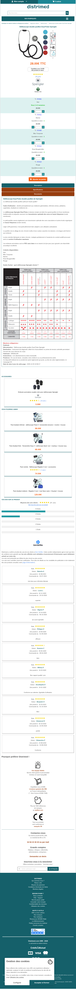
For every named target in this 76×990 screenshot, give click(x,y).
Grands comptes (38, 925)
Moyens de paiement (38, 885)
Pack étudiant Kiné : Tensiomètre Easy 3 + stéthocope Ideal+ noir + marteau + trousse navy (38, 446)
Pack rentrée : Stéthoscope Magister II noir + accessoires (38, 467)
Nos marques (38, 915)
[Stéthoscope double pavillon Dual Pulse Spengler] (53, 35)
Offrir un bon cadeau (38, 912)
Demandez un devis (38, 856)
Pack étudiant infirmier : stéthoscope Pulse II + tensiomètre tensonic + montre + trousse (38, 425)
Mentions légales (38, 889)
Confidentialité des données (38, 904)
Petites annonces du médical (38, 923)
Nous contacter (38, 895)
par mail (45, 842)
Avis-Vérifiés (39, 552)
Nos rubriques (38, 917)
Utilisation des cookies (38, 906)
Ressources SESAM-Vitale (38, 919)
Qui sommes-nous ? (38, 880)
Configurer (17, 983)
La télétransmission (38, 921)
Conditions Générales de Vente (38, 887)
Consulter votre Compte (38, 902)
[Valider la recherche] (67, 13)
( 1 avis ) (43, 470)
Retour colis (38, 883)
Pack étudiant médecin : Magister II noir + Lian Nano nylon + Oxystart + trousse (38, 491)
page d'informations (29, 562)
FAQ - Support (38, 898)
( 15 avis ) (43, 401)
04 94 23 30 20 (33, 842)
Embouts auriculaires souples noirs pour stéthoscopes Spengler (38, 392)
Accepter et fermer (41, 983)
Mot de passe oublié (38, 900)
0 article (57, 1)
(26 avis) (38, 76)
